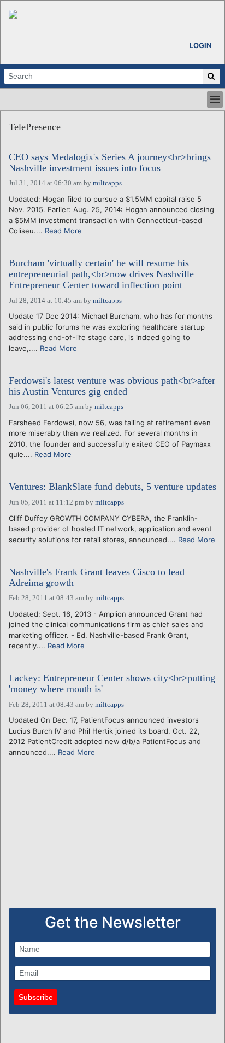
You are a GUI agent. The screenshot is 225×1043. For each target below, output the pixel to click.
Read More (63, 230)
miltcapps (107, 183)
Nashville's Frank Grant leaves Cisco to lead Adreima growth (97, 577)
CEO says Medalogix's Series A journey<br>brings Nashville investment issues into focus (110, 162)
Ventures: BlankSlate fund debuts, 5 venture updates (112, 487)
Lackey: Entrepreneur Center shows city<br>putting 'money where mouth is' (112, 683)
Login (201, 45)
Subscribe (36, 997)
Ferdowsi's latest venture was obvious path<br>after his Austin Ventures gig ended (112, 386)
